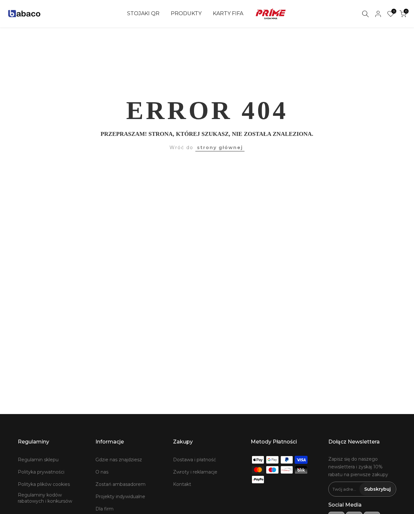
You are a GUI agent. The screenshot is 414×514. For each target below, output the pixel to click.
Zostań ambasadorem (120, 484)
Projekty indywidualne (120, 496)
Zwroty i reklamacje (195, 472)
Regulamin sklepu (38, 460)
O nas (101, 472)
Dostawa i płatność (194, 460)
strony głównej (220, 147)
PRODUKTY (186, 13)
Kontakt (182, 484)
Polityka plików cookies (44, 484)
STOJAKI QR (143, 13)
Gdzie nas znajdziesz (118, 460)
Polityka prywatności (41, 472)
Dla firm (104, 509)
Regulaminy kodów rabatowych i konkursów (45, 498)
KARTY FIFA (228, 13)
